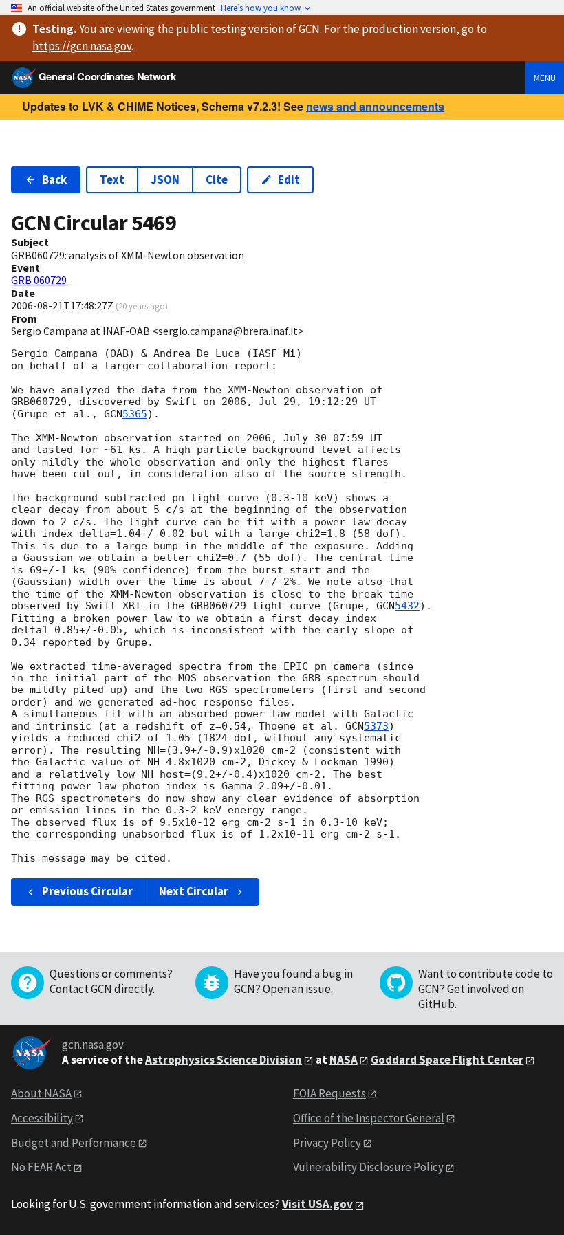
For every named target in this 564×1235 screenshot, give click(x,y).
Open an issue (297, 988)
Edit (289, 179)
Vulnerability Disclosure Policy (368, 1166)
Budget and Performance (73, 1142)
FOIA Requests (329, 1093)
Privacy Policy (327, 1142)
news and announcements (375, 106)
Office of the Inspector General (368, 1118)
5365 (134, 414)
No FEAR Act (41, 1166)
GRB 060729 (39, 280)
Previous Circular (87, 891)
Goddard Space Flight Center (447, 1059)
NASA (343, 1059)
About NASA (41, 1093)
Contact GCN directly (101, 988)
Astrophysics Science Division (223, 1059)
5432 (407, 606)
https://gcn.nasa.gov (81, 46)
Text (112, 179)
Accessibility (42, 1118)
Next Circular (193, 891)
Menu (545, 78)
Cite (217, 179)
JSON (165, 179)
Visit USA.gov (317, 1204)
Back (54, 179)
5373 (376, 726)
